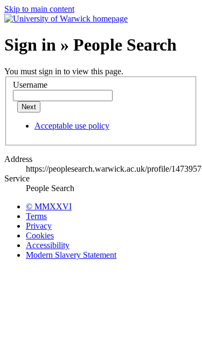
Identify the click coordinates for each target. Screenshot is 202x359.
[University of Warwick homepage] (66, 18)
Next (29, 107)
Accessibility (47, 245)
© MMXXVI (49, 206)
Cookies (40, 235)
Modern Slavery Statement (71, 254)
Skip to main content (39, 8)
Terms (36, 216)
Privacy (39, 225)
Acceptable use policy (71, 125)
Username (30, 84)
